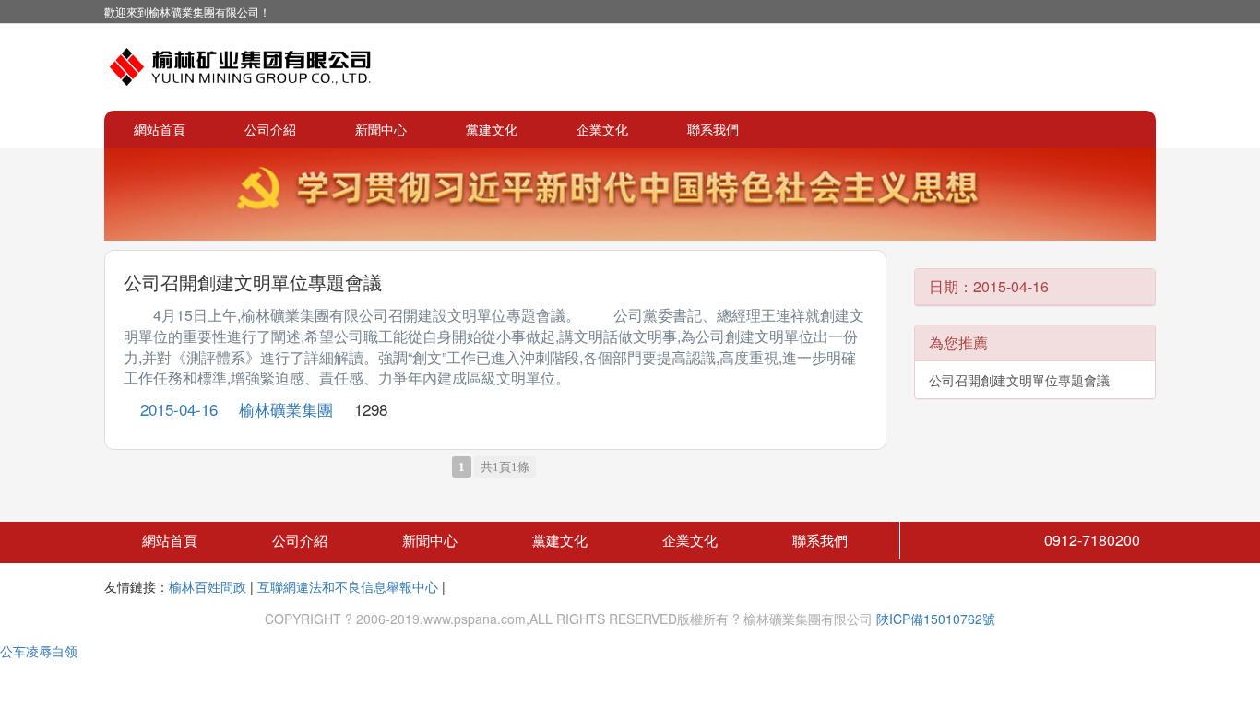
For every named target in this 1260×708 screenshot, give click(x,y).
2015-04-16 (179, 408)
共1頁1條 (505, 467)
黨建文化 (491, 129)
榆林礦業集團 (286, 408)
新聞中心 (381, 129)
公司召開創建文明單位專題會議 (253, 281)
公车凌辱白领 (38, 651)
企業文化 (602, 129)
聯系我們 (713, 129)
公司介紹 (270, 129)
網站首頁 (159, 129)
